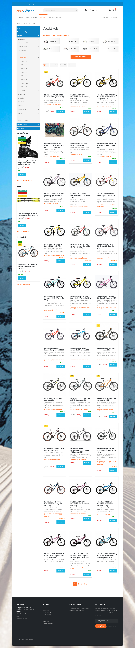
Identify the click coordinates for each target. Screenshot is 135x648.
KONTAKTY (114, 18)
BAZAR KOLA (21, 94)
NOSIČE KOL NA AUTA (24, 117)
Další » (84, 584)
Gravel (21, 54)
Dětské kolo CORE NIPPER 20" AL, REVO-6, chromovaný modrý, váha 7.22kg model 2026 (107, 556)
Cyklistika (19, 35)
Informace (45, 617)
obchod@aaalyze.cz (22, 618)
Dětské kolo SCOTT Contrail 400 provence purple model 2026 (54, 195)
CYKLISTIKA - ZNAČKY (55, 18)
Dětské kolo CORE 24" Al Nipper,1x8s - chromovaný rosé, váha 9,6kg (80, 504)
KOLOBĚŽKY (21, 98)
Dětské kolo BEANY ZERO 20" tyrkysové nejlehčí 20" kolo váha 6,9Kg (54, 298)
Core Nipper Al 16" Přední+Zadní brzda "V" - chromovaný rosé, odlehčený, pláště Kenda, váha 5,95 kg (80, 556)
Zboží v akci (46, 610)
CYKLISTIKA (43, 18)
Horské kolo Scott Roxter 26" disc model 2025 (53, 399)
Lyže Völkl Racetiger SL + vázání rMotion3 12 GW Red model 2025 (28, 215)
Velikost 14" (24, 65)
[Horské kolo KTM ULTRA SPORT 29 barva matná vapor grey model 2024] (28, 250)
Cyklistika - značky (22, 124)
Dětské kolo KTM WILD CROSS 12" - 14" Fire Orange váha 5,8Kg (54, 96)
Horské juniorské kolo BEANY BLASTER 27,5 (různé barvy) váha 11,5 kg (106, 450)
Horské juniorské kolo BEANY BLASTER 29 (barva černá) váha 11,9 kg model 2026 (79, 450)
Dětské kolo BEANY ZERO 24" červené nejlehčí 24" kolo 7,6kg (106, 195)
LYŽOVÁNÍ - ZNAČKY (31, 18)
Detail (21, 174)
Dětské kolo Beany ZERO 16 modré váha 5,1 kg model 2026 (79, 349)
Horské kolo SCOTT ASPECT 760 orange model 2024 (106, 399)
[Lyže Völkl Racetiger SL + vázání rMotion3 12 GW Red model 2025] (28, 199)
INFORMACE (105, 18)
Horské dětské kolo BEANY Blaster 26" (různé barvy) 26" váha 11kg (53, 504)
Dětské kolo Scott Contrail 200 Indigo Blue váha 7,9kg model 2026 (106, 145)
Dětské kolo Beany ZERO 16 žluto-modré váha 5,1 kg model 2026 (80, 196)
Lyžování (19, 28)
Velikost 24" (24, 76)
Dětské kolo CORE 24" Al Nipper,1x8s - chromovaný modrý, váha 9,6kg (105, 504)
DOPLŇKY (20, 105)
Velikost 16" (24, 68)
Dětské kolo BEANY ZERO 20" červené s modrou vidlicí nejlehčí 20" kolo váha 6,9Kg (80, 246)
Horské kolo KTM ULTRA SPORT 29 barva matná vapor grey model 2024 (27, 266)
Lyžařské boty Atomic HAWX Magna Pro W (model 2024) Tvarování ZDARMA (27, 163)
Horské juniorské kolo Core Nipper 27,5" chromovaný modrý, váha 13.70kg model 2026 (54, 145)
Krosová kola (22, 50)
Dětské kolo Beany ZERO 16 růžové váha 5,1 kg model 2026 (106, 297)
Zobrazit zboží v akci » (24, 284)
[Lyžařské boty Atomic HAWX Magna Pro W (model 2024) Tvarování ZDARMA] (28, 147)
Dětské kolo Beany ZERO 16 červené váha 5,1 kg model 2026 (54, 349)
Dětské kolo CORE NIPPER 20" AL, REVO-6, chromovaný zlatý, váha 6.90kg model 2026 (107, 97)
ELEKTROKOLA (22, 90)
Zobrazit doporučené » (24, 180)
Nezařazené (20, 128)
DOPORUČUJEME (22, 133)
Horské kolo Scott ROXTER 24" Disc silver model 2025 (106, 349)
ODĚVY (20, 113)
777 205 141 (92, 11)
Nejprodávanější (47, 614)
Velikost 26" (24, 79)
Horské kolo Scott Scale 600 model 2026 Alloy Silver (79, 144)
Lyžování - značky (22, 32)
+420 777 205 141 (21, 613)
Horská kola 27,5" (24, 46)
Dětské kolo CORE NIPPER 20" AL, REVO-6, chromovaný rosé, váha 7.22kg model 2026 (54, 556)
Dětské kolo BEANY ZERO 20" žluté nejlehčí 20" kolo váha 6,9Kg (80, 297)
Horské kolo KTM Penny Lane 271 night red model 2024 (54, 449)
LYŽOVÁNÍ (20, 18)
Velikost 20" (24, 72)
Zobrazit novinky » (23, 231)
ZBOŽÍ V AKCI (21, 237)
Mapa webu (46, 621)
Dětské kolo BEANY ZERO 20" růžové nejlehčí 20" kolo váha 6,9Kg (105, 246)
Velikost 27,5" (24, 83)
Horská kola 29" (23, 43)
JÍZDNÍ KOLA (21, 39)
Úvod (44, 608)
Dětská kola (22, 57)
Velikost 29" (24, 87)
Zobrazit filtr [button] (80, 57)
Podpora (90, 9)
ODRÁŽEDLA (21, 102)
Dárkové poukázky (23, 120)
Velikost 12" (24, 61)
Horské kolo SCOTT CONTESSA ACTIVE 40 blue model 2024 (80, 399)
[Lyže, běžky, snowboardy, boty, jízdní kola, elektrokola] (25, 10)
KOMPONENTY (22, 109)
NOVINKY (20, 186)
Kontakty (45, 619)
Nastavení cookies (48, 623)
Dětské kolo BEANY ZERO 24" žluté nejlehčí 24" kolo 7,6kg (53, 245)
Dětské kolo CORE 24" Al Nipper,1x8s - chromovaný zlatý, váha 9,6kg (80, 97)
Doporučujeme (47, 612)
